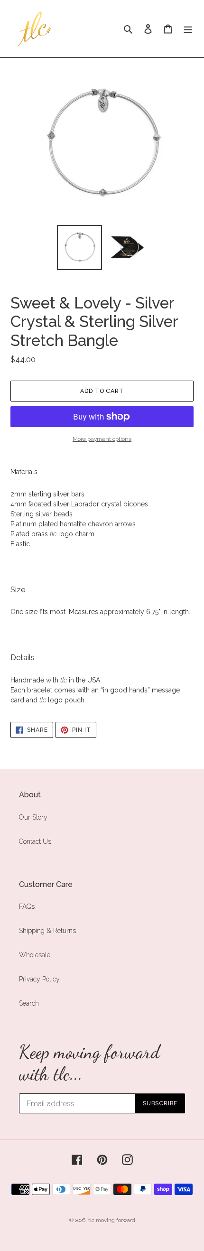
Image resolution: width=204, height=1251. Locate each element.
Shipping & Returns (47, 930)
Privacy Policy (39, 979)
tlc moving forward (111, 1220)
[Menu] (188, 28)
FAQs (27, 906)
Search (29, 1003)
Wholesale (34, 955)
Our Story (33, 817)
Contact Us (35, 841)
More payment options (102, 439)
